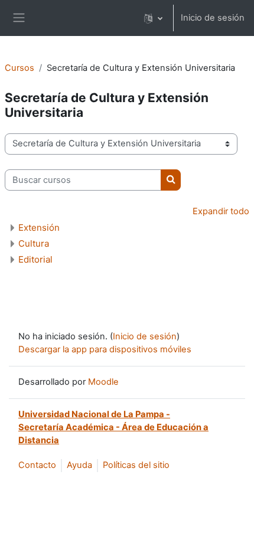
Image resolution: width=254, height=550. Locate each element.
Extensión (39, 227)
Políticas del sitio (136, 465)
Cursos (19, 68)
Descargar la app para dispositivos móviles (104, 349)
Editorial (35, 259)
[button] (153, 18)
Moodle (103, 382)
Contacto (37, 465)
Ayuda (79, 465)
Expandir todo (221, 211)
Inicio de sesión (213, 17)
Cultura (33, 243)
